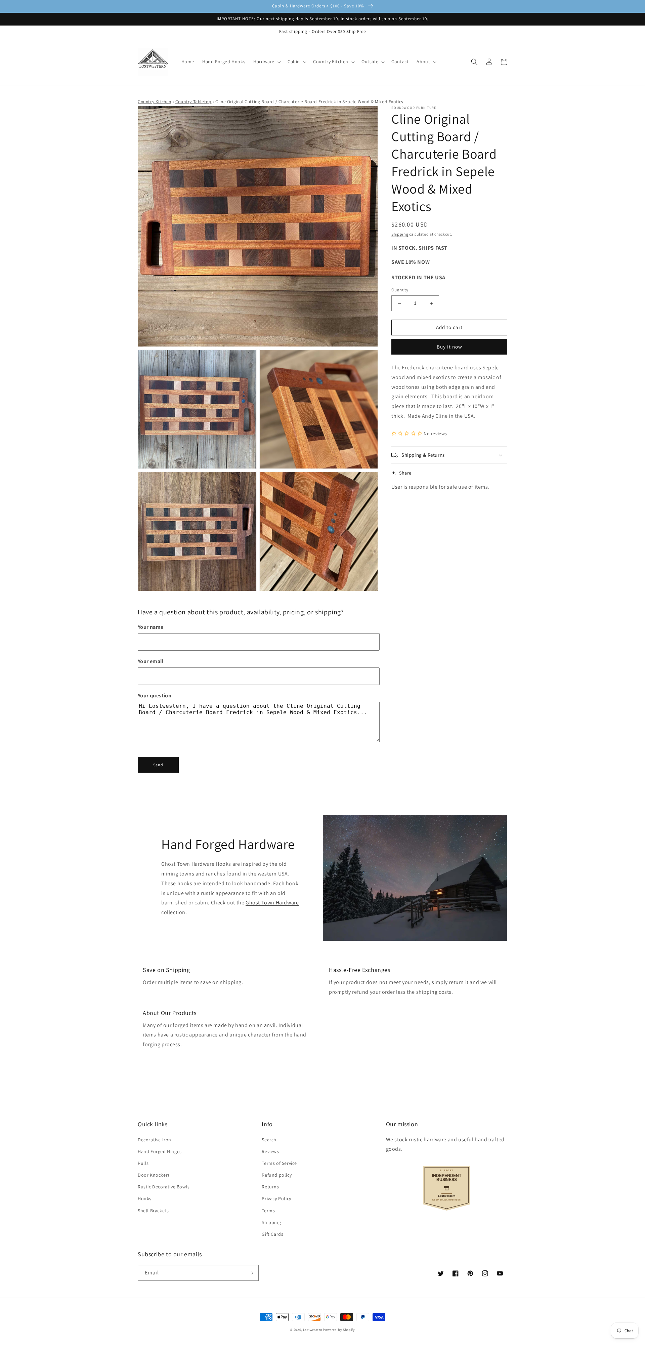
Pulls (143, 1163)
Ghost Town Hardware (272, 902)
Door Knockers (154, 1175)
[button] (266, 61)
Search (269, 1140)
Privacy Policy (276, 1198)
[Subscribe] (251, 1273)
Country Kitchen (154, 101)
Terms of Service (279, 1163)
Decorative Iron (154, 1140)
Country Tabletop (193, 101)
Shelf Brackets (153, 1211)
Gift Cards (272, 1234)
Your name (151, 626)
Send (158, 764)
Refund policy (277, 1175)
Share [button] (405, 473)
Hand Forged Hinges (160, 1151)
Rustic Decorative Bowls (164, 1187)
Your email (151, 661)
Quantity (399, 290)
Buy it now (449, 346)
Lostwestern (312, 1330)
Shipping (399, 234)
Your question (154, 695)
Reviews (270, 1151)
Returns (270, 1187)
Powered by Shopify (339, 1330)
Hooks (145, 1198)
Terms (268, 1211)
